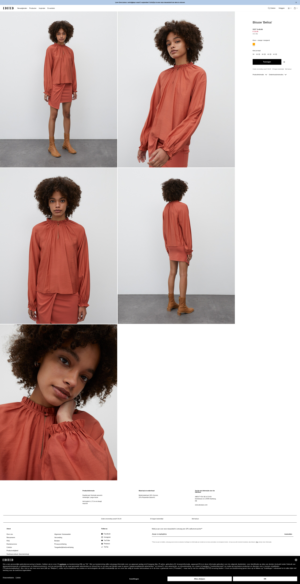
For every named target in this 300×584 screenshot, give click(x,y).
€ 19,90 (255, 31)
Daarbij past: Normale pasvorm (92, 495)
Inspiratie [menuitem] (42, 8)
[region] (93, 498)
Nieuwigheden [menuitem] (22, 8)
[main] (150, 498)
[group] (222, 535)
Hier (257, 542)
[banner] (150, 2)
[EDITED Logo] (8, 8)
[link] (9, 529)
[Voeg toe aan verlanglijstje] (284, 62)
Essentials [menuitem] (51, 8)
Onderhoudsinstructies (276, 74)
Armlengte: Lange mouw (90, 497)
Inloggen (282, 8)
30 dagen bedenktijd (278, 69)
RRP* (258, 29)
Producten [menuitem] (32, 8)
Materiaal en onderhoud (146, 490)
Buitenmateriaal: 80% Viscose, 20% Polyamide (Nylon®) (148, 496)
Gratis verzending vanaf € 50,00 (262, 69)
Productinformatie (258, 74)
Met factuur (288, 69)
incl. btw (255, 34)
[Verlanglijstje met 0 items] (289, 8)
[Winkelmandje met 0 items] (295, 8)
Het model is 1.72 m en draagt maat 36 (92, 502)
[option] (254, 44)
